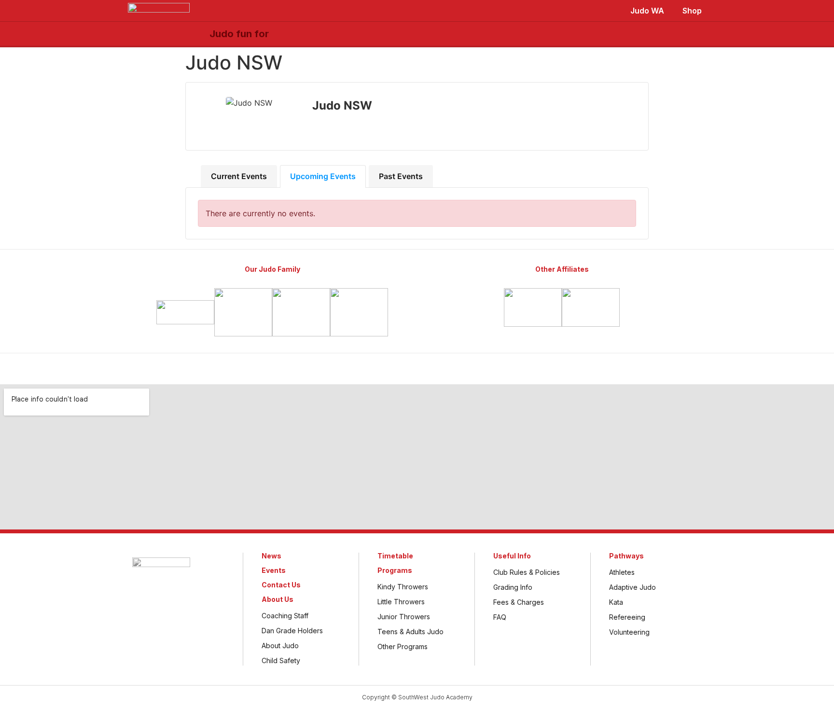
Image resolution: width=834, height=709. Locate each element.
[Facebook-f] (391, 368)
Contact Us (281, 585)
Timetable (395, 556)
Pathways (626, 556)
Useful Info (512, 556)
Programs (394, 570)
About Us (277, 599)
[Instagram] (417, 368)
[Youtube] (442, 368)
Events (274, 570)
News (271, 556)
